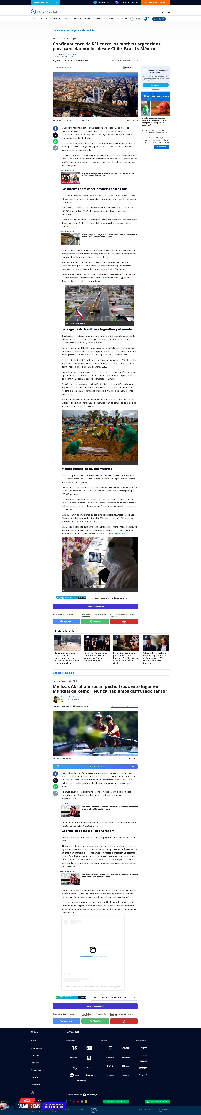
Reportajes (35, 1084)
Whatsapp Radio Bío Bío (159, 1102)
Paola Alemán (70, 54)
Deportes (77, 19)
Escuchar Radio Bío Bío (156, 2)
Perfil (72, 56)
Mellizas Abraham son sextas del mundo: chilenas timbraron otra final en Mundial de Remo (110, 807)
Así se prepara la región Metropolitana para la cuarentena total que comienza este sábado (109, 235)
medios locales (120, 533)
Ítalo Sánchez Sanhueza (71, 697)
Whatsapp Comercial (117, 1101)
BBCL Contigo (122, 19)
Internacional (55, 19)
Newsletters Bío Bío (104, 2)
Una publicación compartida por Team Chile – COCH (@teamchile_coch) (93, 987)
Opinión (98, 19)
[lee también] (71, 811)
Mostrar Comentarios (95, 607)
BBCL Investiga (109, 19)
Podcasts (34, 19)
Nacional (44, 19)
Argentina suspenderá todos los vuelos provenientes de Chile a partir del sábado (108, 174)
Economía (68, 19)
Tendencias (88, 19)
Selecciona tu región (42, 2)
